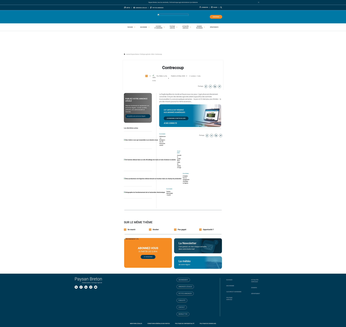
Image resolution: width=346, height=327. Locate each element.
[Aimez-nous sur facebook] (81, 287)
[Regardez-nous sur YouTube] (95, 287)
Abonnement (183, 280)
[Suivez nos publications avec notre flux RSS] (76, 287)
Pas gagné (182, 229)
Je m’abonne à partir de (176, 118)
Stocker (156, 229)
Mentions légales (136, 323)
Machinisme (143, 27)
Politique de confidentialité (184, 323)
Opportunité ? (208, 229)
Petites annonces (185, 293)
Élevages (130, 27)
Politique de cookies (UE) (208, 323)
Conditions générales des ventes (158, 323)
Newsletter (182, 314)
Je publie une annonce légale (136, 116)
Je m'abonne (194, 2)
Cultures (158, 27)
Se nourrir (131, 229)
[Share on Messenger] (210, 86)
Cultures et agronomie (233, 291)
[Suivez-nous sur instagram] (90, 287)
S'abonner (216, 16)
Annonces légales (185, 287)
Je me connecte (170, 123)
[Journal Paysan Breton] (173, 16)
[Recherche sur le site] (221, 7)
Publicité (181, 300)
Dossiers (199, 27)
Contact (181, 307)
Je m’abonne (148, 257)
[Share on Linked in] (215, 86)
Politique (172, 27)
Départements (214, 27)
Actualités (185, 27)
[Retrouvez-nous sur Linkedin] (85, 287)
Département (255, 293)
